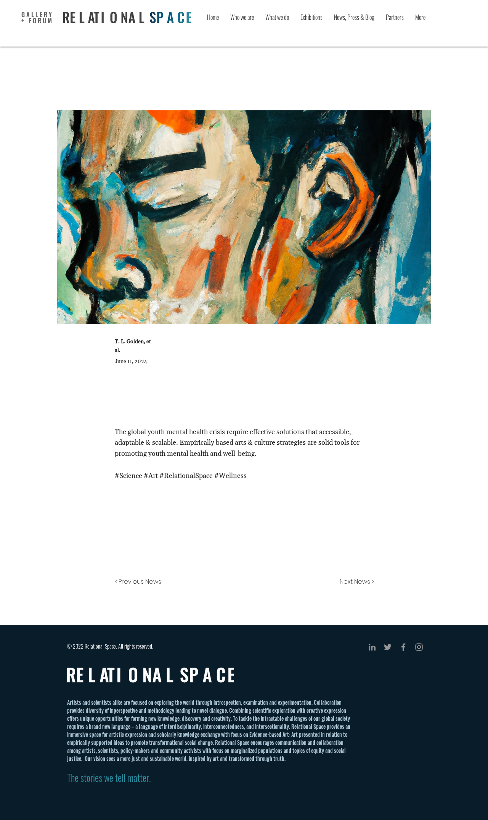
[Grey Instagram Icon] (419, 647)
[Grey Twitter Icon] (388, 647)
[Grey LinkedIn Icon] (372, 647)
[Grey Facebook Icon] (403, 647)
